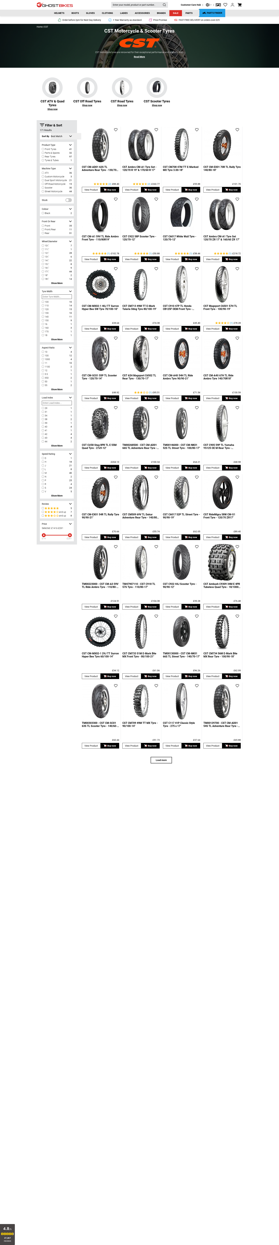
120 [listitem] (47, 309)
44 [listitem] (46, 441)
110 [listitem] (47, 305)
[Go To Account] (232, 5)
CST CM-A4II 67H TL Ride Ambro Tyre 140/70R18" (218, 377)
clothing (107, 13)
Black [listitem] (47, 213)
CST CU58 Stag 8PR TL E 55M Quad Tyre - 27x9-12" (99, 446)
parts (189, 13)
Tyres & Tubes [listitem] (52, 160)
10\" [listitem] (47, 245)
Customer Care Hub (191, 5)
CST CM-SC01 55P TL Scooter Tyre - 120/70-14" (99, 377)
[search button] (164, 5)
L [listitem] (45, 469)
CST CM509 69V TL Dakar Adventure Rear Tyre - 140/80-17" (140, 516)
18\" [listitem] (47, 279)
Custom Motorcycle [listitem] (54, 176)
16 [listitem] (46, 324)
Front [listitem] (47, 225)
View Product (91, 189)
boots (75, 13)
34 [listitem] (46, 415)
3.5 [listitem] (46, 374)
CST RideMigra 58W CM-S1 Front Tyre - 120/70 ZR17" (219, 516)
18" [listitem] (46, 275)
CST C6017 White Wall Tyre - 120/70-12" (179, 238)
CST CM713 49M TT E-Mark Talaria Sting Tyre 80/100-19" (139, 307)
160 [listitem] (47, 328)
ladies (124, 13)
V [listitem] (45, 491)
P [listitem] (45, 480)
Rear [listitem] (47, 233)
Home (40, 26)
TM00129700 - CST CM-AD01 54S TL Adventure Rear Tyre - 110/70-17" (220, 724)
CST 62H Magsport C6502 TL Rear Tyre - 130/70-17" (139, 377)
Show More (57, 283)
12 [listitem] (46, 370)
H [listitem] (45, 462)
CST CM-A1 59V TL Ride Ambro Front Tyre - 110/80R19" (100, 238)
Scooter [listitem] (48, 187)
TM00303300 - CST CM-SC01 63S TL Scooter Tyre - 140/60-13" (99, 724)
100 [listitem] (47, 302)
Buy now (111, 189)
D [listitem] (45, 458)
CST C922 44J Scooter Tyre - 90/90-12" (179, 585)
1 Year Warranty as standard (127, 20)
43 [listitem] (46, 437)
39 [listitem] (46, 423)
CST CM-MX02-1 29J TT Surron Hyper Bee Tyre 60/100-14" (100, 655)
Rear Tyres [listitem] (50, 156)
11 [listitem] (46, 363)
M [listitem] (46, 473)
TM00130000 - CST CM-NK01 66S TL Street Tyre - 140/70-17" (181, 655)
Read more (139, 56)
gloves (90, 13)
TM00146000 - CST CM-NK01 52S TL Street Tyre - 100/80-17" (181, 446)
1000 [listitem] (47, 359)
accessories (142, 13)
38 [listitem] (46, 419)
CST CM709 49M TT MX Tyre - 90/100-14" (140, 724)
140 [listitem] (47, 316)
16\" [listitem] (47, 268)
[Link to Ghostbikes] (74, 4)
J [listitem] (45, 465)
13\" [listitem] (47, 256)
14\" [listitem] (47, 260)
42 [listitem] (46, 434)
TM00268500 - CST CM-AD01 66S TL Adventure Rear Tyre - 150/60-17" (139, 446)
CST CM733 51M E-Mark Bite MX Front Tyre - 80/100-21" (139, 655)
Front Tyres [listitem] (50, 149)
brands (161, 13)
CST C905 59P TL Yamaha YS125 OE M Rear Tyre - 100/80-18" (218, 446)
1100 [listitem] (47, 366)
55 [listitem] (46, 385)
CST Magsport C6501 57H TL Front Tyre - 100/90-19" (220, 307)
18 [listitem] (46, 335)
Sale (175, 13)
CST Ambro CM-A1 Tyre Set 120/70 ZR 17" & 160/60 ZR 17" (221, 238)
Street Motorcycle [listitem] (53, 191)
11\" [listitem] (47, 249)
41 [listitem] (46, 430)
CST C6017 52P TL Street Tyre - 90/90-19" (181, 516)
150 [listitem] (47, 320)
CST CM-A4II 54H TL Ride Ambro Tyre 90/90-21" (178, 377)
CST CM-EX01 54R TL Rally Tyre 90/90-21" (100, 516)
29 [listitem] (46, 408)
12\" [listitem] (47, 253)
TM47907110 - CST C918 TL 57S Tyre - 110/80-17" (138, 585)
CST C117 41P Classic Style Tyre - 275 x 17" (179, 724)
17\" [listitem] (47, 271)
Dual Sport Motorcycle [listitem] (56, 180)
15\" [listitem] (47, 264)
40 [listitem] (46, 426)
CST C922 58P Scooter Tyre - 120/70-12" (139, 238)
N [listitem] (45, 476)
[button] (218, 5)
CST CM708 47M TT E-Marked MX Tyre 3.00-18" (180, 168)
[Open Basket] (239, 5)
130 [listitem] (47, 313)
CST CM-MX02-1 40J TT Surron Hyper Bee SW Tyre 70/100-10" (100, 307)
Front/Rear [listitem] (50, 229)
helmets (59, 13)
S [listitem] (45, 487)
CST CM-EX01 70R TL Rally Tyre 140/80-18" (222, 168)
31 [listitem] (46, 412)
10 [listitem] (46, 352)
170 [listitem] (47, 331)
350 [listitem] (47, 378)
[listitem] (57, 508)
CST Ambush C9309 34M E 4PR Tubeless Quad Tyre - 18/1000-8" (221, 585)
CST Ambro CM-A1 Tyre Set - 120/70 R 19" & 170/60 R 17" (139, 168)
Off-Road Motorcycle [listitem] (55, 184)
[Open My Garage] (218, 5)
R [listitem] (45, 484)
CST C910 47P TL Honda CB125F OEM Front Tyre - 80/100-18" (177, 307)
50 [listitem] (46, 381)
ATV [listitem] (47, 173)
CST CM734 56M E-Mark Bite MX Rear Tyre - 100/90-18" (220, 655)
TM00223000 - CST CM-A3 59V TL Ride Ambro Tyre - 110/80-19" (100, 585)
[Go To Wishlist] (225, 5)
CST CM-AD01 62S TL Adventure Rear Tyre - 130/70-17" (99, 168)
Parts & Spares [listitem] (52, 153)
